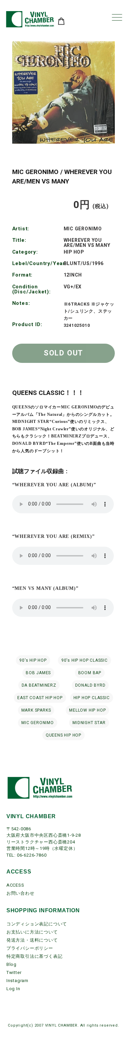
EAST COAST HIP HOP (39, 698)
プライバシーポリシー (29, 948)
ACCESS (15, 885)
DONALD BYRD (90, 685)
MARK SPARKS (36, 710)
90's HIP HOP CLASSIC (84, 660)
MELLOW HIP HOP (87, 710)
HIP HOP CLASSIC (91, 698)
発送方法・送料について (32, 940)
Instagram (17, 980)
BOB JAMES (38, 673)
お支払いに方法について (32, 932)
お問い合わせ (20, 893)
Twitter (14, 972)
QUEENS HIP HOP (63, 735)
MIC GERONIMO (37, 723)
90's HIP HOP (33, 660)
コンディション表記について (36, 924)
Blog (11, 964)
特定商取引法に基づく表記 (34, 956)
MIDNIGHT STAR (88, 723)
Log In (13, 988)
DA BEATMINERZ (39, 685)
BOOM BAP (89, 673)
